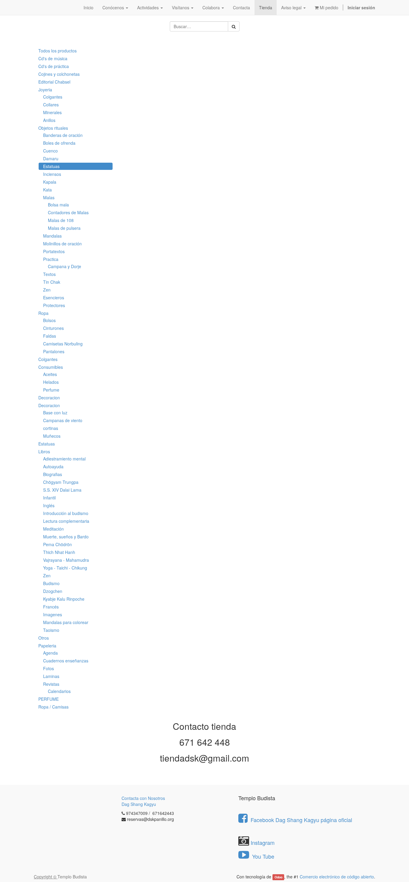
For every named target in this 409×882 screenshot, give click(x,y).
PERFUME (48, 699)
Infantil (49, 498)
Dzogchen (52, 591)
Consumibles (50, 367)
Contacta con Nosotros (143, 798)
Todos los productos (57, 51)
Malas (48, 197)
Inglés (48, 505)
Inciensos (52, 174)
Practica (50, 259)
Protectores (54, 305)
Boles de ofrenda (59, 143)
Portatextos (54, 251)
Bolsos (49, 320)
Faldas (49, 336)
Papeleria (47, 646)
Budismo (51, 583)
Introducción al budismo (65, 513)
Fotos (48, 668)
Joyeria (45, 90)
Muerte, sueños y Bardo (66, 537)
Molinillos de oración (62, 244)
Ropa (43, 313)
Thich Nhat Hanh (59, 552)
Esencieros (53, 297)
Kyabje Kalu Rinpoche (63, 599)
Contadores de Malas (68, 212)
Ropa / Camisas (53, 707)
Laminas (51, 676)
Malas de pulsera (64, 228)
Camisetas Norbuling (63, 344)
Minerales (52, 112)
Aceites (50, 374)
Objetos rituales (53, 128)
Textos (49, 274)
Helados (51, 382)
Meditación (53, 529)
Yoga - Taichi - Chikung (65, 568)
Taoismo (51, 630)
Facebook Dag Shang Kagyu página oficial (301, 820)
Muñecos (51, 436)
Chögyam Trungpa (60, 482)
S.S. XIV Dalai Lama (62, 490)
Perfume (51, 390)
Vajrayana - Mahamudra (66, 560)
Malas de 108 (61, 220)
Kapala (49, 182)
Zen (47, 290)
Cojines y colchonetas (59, 74)
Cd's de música (52, 58)
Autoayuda (53, 466)
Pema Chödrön (57, 544)
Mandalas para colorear (65, 622)
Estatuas (51, 166)
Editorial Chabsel (54, 82)
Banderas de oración (63, 135)
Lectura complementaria (66, 521)
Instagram (263, 842)
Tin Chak (51, 282)
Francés (51, 607)
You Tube (262, 856)
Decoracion (49, 398)
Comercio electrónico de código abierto (337, 877)
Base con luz (55, 413)
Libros (44, 451)
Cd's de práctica (53, 66)
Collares (51, 105)
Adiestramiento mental (64, 459)
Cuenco (50, 151)
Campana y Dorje (64, 266)
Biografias (52, 474)
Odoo (278, 877)
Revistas (51, 684)
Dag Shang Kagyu (139, 804)
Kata (47, 190)
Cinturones (53, 328)
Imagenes (52, 614)
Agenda (50, 653)
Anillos (49, 120)
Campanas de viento (62, 420)
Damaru (50, 158)
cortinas (50, 428)
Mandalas (52, 236)
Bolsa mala (58, 205)
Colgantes (52, 97)
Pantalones (53, 351)
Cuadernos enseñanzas (65, 661)
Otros (43, 638)
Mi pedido (328, 7)
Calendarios (59, 691)
